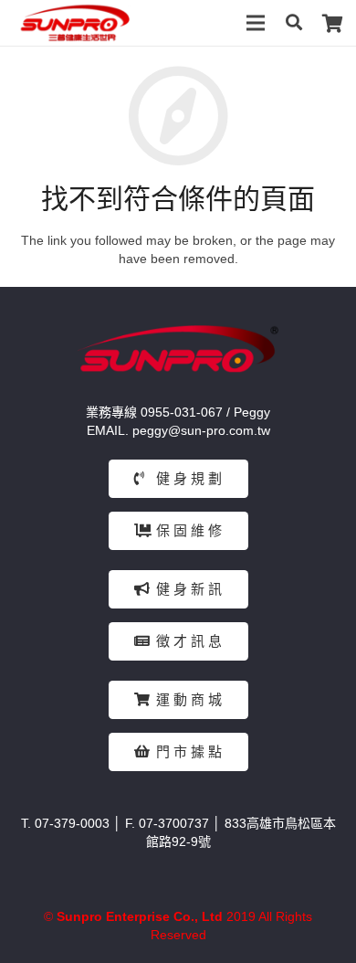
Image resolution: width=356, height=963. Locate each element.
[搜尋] (293, 23)
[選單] (255, 23)
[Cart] (332, 23)
